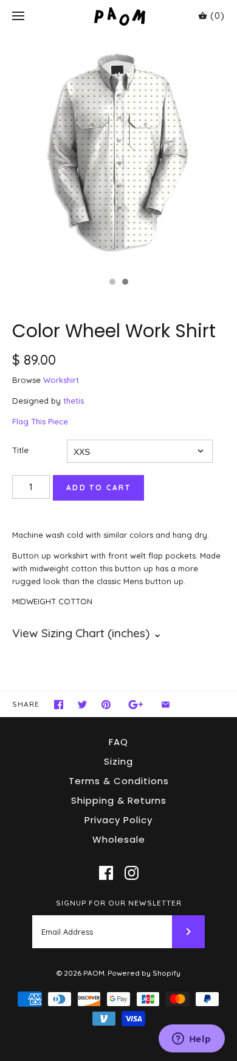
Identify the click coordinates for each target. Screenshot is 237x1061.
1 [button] (112, 283)
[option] (118, 152)
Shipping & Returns (119, 800)
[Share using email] (165, 704)
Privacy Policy (118, 819)
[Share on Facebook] (58, 704)
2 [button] (124, 283)
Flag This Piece (40, 421)
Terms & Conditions (119, 780)
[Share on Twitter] (82, 704)
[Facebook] (106, 873)
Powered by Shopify (144, 972)
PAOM (94, 972)
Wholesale (118, 839)
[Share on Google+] (135, 704)
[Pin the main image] (106, 704)
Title (20, 450)
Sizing (118, 761)
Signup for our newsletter (119, 902)
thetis (73, 400)
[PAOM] (119, 16)
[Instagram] (132, 873)
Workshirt (61, 380)
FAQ (118, 741)
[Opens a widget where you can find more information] (191, 1039)
